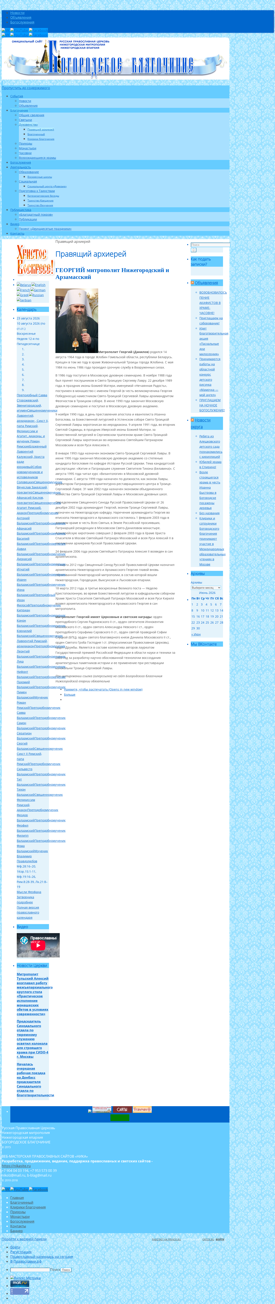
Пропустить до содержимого (26, 87)
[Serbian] (24, 300)
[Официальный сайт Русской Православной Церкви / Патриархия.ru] (90, 1112)
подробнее (25, 902)
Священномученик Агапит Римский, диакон (39, 508)
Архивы (196, 582)
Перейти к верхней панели (24, 1239)
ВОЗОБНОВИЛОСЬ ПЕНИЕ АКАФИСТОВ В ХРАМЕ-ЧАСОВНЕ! (213, 302)
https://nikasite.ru (16, 1165)
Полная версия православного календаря (28, 912)
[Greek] (23, 295)
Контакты (18, 1226)
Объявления (20, 17)
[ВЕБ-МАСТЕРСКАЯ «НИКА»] (122, 1112)
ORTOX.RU (208, 1239)
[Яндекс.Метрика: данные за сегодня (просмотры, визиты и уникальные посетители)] (25, 1278)
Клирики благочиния (28, 1207)
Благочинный (21, 1202)
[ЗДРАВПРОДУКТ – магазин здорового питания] (119, 1120)
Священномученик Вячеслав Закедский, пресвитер (39, 487)
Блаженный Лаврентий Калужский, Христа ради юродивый (32, 456)
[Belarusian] (24, 285)
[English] (39, 285)
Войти (220, 1239)
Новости (17, 12)
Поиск (55, 1269)
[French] (23, 290)
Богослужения (22, 22)
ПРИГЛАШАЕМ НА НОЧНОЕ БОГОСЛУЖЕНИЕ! (212, 405)
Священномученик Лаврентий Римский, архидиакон (40, 641)
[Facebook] (38, 30)
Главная (17, 1197)
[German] (38, 290)
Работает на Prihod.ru (166, 1239)
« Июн (196, 634)
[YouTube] (19, 30)
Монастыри (20, 1216)
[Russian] (36, 295)
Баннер (16, 1230)
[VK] (6, 30)
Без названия (209, 513)
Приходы (18, 1212)
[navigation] (137, 1258)
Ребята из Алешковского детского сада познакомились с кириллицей (210, 446)
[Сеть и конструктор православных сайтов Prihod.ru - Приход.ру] (112, 1112)
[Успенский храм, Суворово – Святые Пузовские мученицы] (142, 1112)
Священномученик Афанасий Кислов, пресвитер (39, 497)
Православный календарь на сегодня (41, 1256)
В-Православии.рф (25, 1261)
